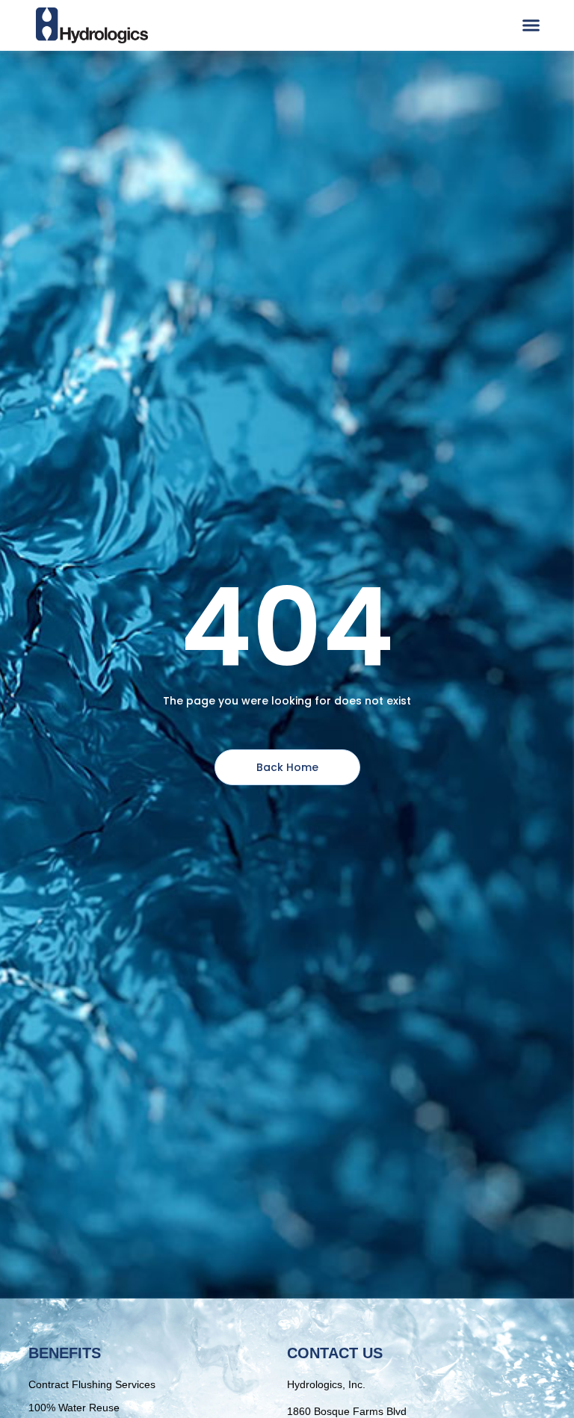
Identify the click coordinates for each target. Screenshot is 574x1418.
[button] (531, 25)
